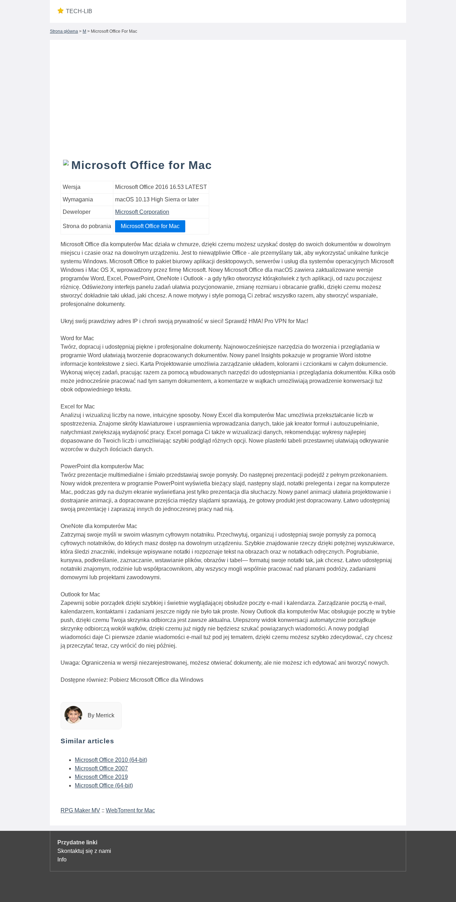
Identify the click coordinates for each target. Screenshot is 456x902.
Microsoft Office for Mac (150, 226)
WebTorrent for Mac (130, 810)
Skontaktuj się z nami (84, 851)
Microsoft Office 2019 (101, 777)
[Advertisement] (228, 104)
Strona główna (64, 31)
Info (62, 859)
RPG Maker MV (80, 810)
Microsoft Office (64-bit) (104, 785)
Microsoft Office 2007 (101, 768)
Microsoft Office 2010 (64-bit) (111, 760)
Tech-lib (79, 11)
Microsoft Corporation (142, 212)
